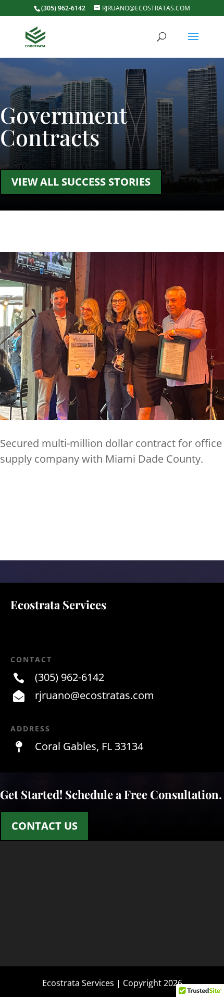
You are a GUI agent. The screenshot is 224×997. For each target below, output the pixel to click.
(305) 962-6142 (69, 677)
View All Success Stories (81, 182)
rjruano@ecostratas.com (94, 695)
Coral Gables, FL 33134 (89, 746)
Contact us (44, 826)
